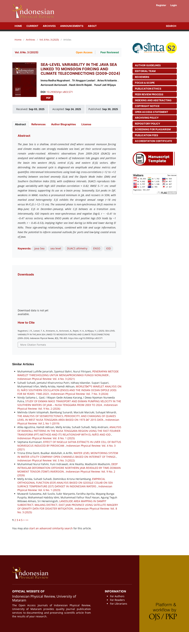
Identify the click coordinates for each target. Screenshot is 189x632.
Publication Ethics (148, 88)
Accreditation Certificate (153, 140)
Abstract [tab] (20, 124)
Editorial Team (145, 71)
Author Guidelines (148, 65)
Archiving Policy (147, 117)
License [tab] (86, 124)
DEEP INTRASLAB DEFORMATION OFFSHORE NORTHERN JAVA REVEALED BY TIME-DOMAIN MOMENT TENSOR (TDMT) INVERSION (69, 467)
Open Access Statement (151, 111)
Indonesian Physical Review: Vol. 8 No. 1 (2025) (46, 438)
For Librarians (118, 603)
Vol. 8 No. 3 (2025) (49, 39)
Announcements (71, 25)
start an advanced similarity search (51, 528)
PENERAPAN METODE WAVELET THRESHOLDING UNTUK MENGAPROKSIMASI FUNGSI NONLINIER (68, 373)
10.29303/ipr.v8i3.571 (60, 92)
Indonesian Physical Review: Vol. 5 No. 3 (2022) (46, 460)
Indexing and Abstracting (153, 100)
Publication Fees (146, 135)
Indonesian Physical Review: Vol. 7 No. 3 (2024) (79, 394)
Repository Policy (147, 123)
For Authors (117, 596)
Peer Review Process (149, 94)
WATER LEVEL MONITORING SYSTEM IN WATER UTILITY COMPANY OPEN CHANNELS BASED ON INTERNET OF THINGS (67, 454)
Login (173, 5)
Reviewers (142, 76)
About (92, 25)
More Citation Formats (33, 344)
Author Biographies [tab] (63, 124)
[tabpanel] (66, 192)
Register (161, 5)
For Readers (117, 600)
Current (32, 25)
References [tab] (38, 124)
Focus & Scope (145, 82)
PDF (48, 97)
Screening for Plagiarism (153, 129)
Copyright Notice (147, 106)
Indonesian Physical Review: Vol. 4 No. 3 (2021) (46, 379)
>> (26, 520)
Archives (49, 25)
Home (18, 25)
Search (170, 25)
